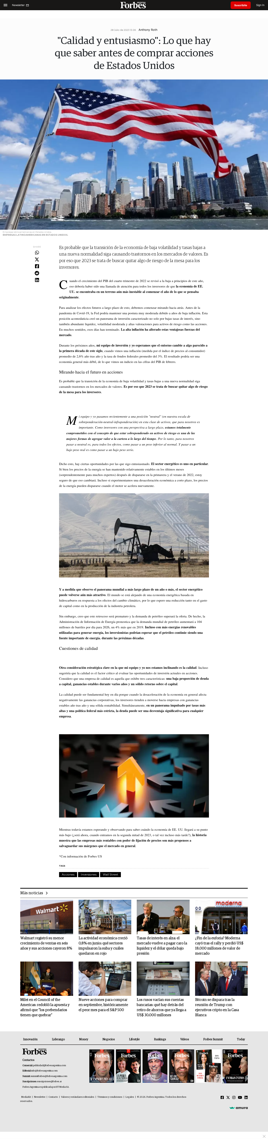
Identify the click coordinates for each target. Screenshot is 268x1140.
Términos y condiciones (109, 1097)
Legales (129, 1097)
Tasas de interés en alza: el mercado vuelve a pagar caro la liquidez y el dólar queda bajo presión (162, 945)
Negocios (108, 1039)
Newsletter (39, 1097)
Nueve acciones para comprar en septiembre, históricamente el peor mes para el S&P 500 (103, 1005)
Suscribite (240, 5)
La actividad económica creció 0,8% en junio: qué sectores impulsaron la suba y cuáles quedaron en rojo (103, 945)
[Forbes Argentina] (134, 5)
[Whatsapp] (37, 252)
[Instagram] (234, 1097)
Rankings (160, 1039)
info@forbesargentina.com (44, 1071)
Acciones (68, 874)
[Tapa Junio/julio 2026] (101, 1066)
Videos (184, 1039)
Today (241, 1039)
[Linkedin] (37, 280)
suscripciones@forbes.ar (49, 1081)
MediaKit (26, 1097)
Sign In (260, 5)
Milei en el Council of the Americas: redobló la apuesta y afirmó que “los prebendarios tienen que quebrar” (45, 1007)
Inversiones (88, 874)
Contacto (53, 1097)
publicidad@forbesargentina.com (49, 1065)
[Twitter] (37, 259)
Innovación (30, 1039)
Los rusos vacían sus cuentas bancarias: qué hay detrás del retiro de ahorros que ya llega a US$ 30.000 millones (161, 1007)
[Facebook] (37, 266)
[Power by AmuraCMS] (239, 1107)
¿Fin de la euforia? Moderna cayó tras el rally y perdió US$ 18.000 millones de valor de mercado (219, 945)
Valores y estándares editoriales (77, 1097)
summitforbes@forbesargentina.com (49, 1076)
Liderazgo (58, 1039)
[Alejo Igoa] (155, 1066)
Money (83, 1039)
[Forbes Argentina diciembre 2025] (181, 1066)
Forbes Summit (213, 1039)
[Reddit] (37, 273)
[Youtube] (240, 1097)
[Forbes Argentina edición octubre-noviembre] (208, 1066)
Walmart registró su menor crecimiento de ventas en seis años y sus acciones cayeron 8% (46, 943)
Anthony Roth (148, 30)
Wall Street (110, 874)
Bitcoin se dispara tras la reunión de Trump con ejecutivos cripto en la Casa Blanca (217, 1007)
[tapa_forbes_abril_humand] (128, 1066)
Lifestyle (134, 1039)
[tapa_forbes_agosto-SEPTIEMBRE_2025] (235, 1066)
